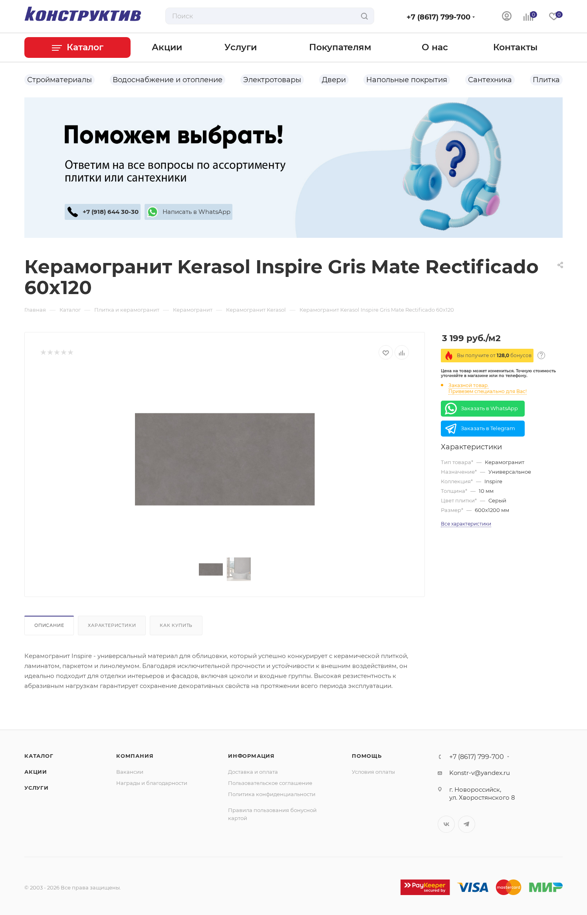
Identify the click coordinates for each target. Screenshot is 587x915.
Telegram (466, 824)
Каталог (39, 756)
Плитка (546, 79)
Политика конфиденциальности (271, 794)
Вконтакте (446, 824)
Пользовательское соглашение (270, 783)
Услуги (36, 788)
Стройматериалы (59, 79)
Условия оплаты (373, 772)
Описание (49, 625)
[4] (63, 353)
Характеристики (112, 625)
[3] (56, 353)
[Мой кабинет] (507, 17)
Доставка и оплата (253, 772)
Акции (35, 772)
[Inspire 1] (225, 459)
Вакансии (129, 772)
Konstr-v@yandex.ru (479, 773)
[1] (43, 353)
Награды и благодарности (151, 783)
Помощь (367, 756)
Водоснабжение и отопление (167, 79)
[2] (49, 353)
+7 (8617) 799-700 (438, 17)
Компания (134, 756)
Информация (251, 756)
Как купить (176, 625)
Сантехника (490, 79)
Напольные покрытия (406, 79)
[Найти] (364, 16)
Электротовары (272, 79)
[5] (70, 353)
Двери (334, 79)
